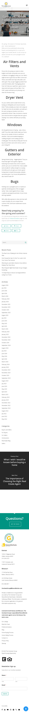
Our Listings (5, 621)
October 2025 (5, 310)
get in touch (15, 524)
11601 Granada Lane (7, 562)
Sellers (3, 443)
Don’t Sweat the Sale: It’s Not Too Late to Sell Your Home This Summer (14, 259)
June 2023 (4, 386)
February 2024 (5, 364)
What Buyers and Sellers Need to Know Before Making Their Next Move (14, 264)
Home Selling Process (7, 635)
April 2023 (4, 392)
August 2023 (5, 381)
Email (4, 685)
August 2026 (5, 285)
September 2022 (6, 408)
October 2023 (5, 375)
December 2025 (6, 304)
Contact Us (5, 638)
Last (16, 681)
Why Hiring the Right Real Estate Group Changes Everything (14, 269)
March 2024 (5, 362)
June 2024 (4, 353)
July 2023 (4, 383)
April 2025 (4, 326)
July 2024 (4, 351)
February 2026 (5, 299)
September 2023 (6, 378)
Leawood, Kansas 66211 (8, 564)
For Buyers (5, 432)
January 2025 (5, 334)
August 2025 (5, 315)
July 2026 (4, 288)
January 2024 (5, 367)
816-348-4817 (5, 584)
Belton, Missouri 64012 (8, 574)
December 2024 (6, 337)
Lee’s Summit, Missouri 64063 (9, 580)
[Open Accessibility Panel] (25, 708)
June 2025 (4, 321)
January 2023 (5, 400)
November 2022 (6, 405)
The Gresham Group (10, 31)
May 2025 (4, 323)
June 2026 (4, 291)
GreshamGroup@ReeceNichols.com (12, 588)
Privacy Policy (5, 641)
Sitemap (4, 643)
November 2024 (6, 340)
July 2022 (4, 413)
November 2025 (6, 307)
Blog (3, 630)
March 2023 (5, 394)
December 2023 (6, 370)
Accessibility (4, 706)
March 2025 (5, 329)
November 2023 (6, 372)
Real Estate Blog (6, 441)
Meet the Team (6, 624)
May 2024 (4, 356)
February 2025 (5, 332)
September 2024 (6, 345)
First (3, 681)
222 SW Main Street (7, 578)
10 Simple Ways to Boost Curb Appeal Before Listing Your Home (14, 274)
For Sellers (9, 12)
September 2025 (6, 312)
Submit (5, 694)
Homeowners (18, 12)
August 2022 (5, 411)
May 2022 (4, 419)
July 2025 (4, 318)
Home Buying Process (7, 632)
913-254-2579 (5, 558)
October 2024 (5, 342)
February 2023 (5, 397)
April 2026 (4, 293)
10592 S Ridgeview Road (8, 554)
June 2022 (4, 416)
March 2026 (5, 296)
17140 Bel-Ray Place (7, 572)
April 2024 (4, 359)
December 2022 (6, 403)
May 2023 (4, 389)
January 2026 (5, 301)
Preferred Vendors (15, 218)
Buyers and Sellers (7, 430)
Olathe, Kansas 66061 (7, 556)
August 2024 (5, 348)
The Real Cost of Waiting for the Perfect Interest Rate (14, 254)
